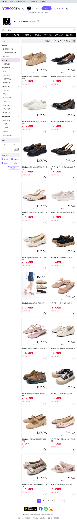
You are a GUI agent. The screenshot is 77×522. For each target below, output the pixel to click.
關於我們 (27, 518)
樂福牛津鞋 (48, 35)
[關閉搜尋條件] (32, 8)
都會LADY (59, 35)
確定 (16, 149)
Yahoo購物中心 (13, 8)
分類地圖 (56, 518)
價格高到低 (67, 41)
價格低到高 (58, 41)
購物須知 (35, 518)
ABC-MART (32, 12)
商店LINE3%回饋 (43, 12)
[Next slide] (46, 58)
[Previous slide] (23, 58)
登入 (58, 8)
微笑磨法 (69, 35)
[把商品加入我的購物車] (45, 86)
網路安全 (43, 518)
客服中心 (20, 518)
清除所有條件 (14, 168)
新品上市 (37, 35)
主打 (6, 35)
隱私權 (50, 518)
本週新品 (8, 30)
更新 (52, 514)
